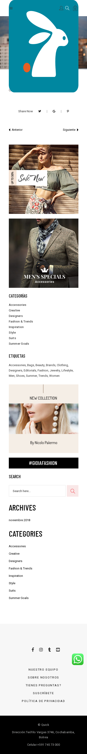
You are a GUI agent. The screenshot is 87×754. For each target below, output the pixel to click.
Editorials (30, 370)
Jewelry (55, 370)
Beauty (40, 365)
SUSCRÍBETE (43, 693)
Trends (43, 376)
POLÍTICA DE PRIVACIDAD (43, 701)
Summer (31, 376)
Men (12, 376)
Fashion (43, 370)
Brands (50, 365)
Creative (14, 310)
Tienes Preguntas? (43, 685)
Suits (12, 338)
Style (12, 332)
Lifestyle (67, 370)
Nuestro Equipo (43, 669)
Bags (30, 365)
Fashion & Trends (21, 321)
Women (54, 376)
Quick (45, 725)
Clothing (62, 365)
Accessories (17, 305)
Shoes (20, 376)
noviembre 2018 (19, 520)
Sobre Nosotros (43, 677)
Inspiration (16, 327)
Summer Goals (19, 343)
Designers (16, 316)
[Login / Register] (61, 8)
